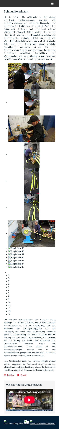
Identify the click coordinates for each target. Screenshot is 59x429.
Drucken (11, 375)
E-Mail (23, 375)
